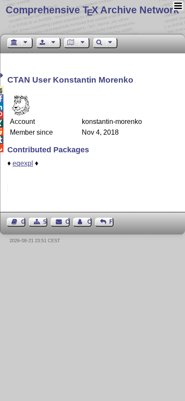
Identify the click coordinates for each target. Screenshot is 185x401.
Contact (67, 222)
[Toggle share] (2, 75)
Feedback (111, 222)
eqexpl (22, 163)
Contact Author (89, 222)
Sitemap (45, 222)
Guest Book (23, 222)
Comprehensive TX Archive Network (92, 9)
